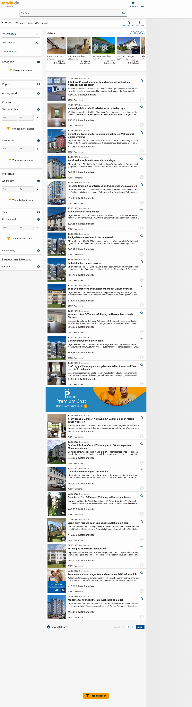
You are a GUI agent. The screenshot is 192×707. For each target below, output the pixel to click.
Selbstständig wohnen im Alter (84, 263)
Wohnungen (9, 33)
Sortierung (140, 25)
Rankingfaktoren (59, 627)
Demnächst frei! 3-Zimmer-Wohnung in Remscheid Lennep (100, 497)
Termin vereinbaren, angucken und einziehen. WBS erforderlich (102, 574)
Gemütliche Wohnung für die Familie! (88, 471)
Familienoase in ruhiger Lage (83, 211)
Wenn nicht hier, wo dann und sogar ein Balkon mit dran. (98, 523)
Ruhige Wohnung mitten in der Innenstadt (91, 237)
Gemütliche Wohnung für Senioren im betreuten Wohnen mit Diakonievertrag (101, 135)
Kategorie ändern (22, 70)
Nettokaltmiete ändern (22, 128)
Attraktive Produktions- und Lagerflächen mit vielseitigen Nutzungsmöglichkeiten (99, 83)
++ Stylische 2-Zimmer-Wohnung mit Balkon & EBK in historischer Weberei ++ (101, 420)
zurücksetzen (10, 51)
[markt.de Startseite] (10, 2)
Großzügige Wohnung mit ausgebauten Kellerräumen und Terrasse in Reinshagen (102, 368)
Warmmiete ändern (22, 160)
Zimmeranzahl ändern (22, 238)
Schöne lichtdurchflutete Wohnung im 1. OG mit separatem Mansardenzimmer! (100, 446)
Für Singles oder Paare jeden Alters (87, 548)
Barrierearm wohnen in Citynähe (85, 340)
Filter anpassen (98, 695)
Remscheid (9, 42)
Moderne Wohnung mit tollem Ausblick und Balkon (96, 599)
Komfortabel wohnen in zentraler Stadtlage (91, 160)
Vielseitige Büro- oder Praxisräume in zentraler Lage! (97, 108)
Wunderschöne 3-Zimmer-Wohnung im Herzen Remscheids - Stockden (101, 315)
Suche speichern (129, 25)
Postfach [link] (134, 6)
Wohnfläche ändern (22, 200)
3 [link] (133, 627)
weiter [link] (139, 627)
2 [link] (128, 627)
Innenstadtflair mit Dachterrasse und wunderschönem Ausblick (102, 186)
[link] (59, 51)
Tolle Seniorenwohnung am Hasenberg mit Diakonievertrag (100, 288)
